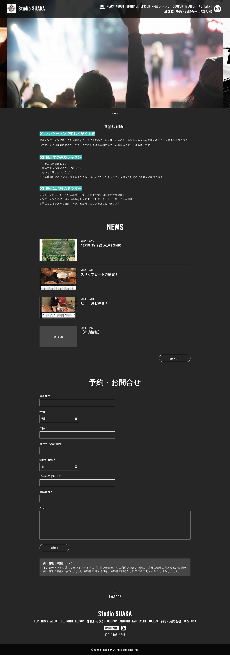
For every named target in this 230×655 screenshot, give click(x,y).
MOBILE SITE (111, 628)
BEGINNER (132, 6)
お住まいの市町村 (50, 443)
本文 (42, 507)
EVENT (208, 6)
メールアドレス (50, 476)
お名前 (45, 396)
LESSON (145, 6)
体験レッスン (161, 6)
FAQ (200, 6)
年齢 (42, 428)
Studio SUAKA (115, 613)
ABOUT (120, 6)
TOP (102, 6)
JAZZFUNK (205, 11)
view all (175, 358)
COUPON (178, 6)
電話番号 (46, 492)
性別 (42, 411)
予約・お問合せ (186, 11)
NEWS (110, 6)
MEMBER (190, 6)
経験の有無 (48, 460)
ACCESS (169, 11)
